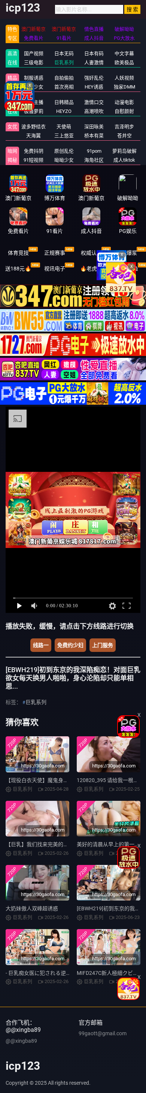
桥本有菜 (94, 135)
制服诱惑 (33, 78)
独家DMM (124, 87)
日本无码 (64, 53)
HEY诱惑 (94, 87)
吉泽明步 (124, 126)
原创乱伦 (64, 151)
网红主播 (33, 102)
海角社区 (94, 160)
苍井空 (124, 135)
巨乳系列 (64, 62)
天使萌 (64, 126)
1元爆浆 (127, 253)
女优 (12, 126)
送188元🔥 (18, 269)
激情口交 (94, 102)
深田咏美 (94, 126)
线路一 (41, 645)
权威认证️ (91, 253)
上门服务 (102, 645)
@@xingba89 (21, 1041)
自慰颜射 (124, 111)
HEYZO (64, 111)
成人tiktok (124, 160)
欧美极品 (124, 62)
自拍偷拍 (64, 78)
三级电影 (33, 62)
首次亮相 (64, 87)
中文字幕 (124, 53)
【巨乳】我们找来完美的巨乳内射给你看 (53, 844)
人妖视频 (124, 78)
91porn (94, 151)
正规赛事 (54, 253)
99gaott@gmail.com (103, 1033)
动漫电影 (124, 102)
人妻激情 (94, 62)
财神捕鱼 (127, 269)
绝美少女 (33, 87)
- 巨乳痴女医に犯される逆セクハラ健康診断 (56, 973)
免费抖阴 (33, 151)
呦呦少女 (64, 160)
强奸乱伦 (94, 78)
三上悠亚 (64, 135)
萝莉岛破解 (124, 151)
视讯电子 (54, 269)
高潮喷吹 (94, 111)
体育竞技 (18, 253)
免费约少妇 (70, 645)
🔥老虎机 (91, 269)
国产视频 (33, 53)
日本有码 (94, 53)
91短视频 (33, 160)
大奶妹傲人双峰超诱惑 (32, 908)
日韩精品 (64, 102)
